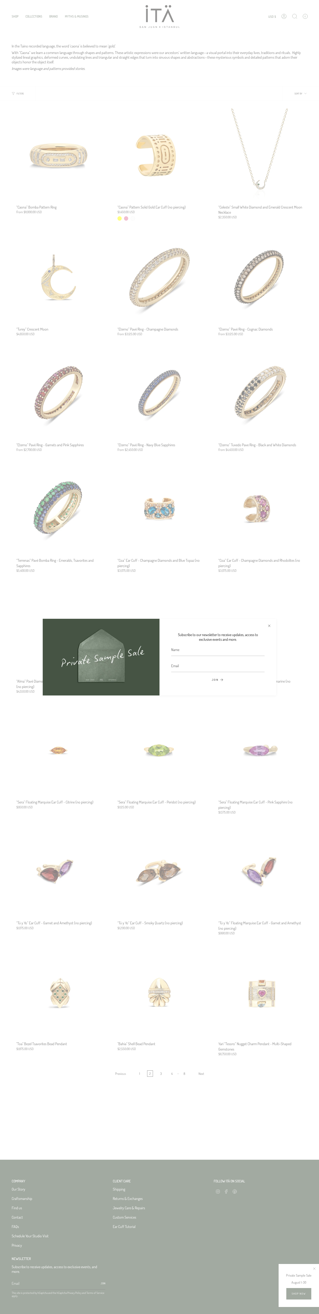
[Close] (269, 625)
